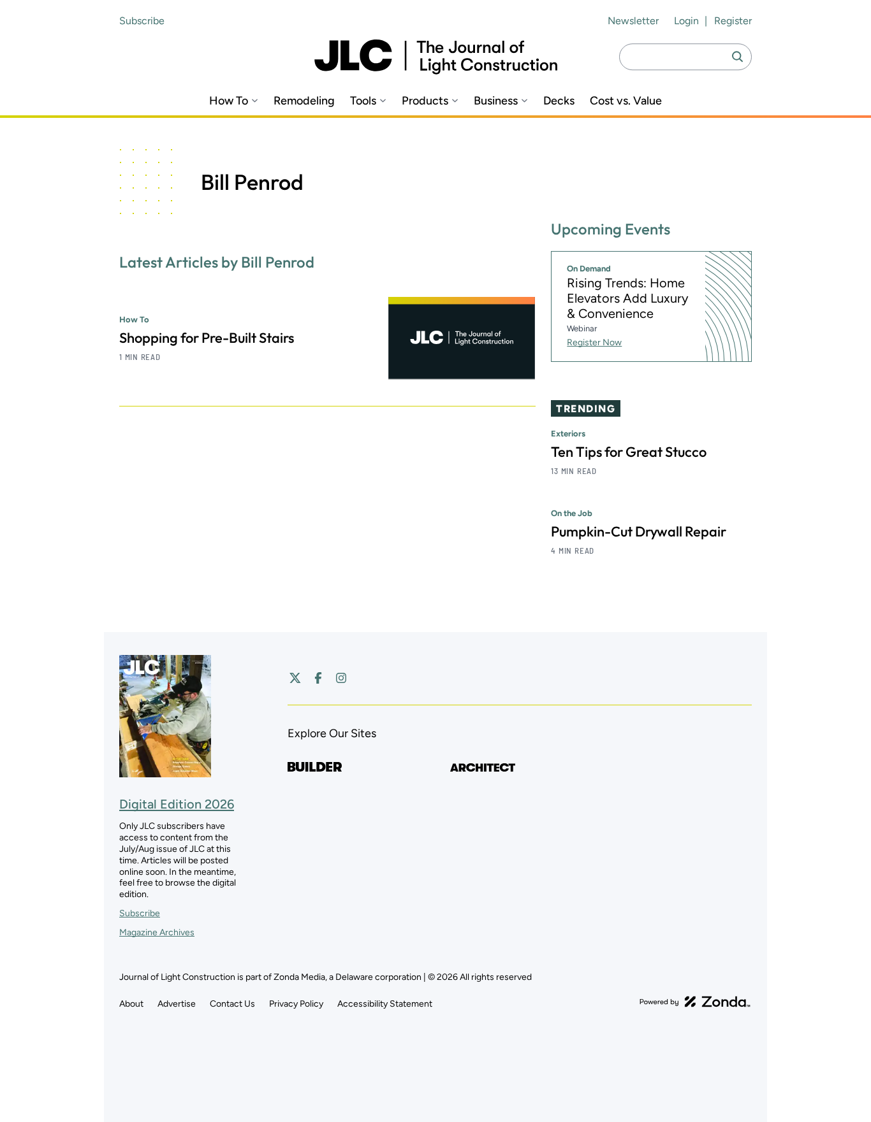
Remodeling (304, 101)
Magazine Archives (156, 932)
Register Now (594, 342)
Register (733, 21)
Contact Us (232, 1003)
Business (496, 101)
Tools (363, 101)
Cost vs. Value (626, 101)
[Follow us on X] (295, 678)
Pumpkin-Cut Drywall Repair (638, 531)
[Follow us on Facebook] (318, 678)
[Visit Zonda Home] (695, 1001)
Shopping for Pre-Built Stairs (206, 338)
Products (425, 101)
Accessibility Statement (384, 1003)
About (131, 1003)
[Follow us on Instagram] (341, 678)
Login (686, 21)
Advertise (176, 1003)
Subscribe (142, 21)
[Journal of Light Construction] (435, 57)
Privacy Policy (296, 1003)
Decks (559, 101)
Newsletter (633, 21)
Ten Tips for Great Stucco (628, 452)
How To (228, 101)
